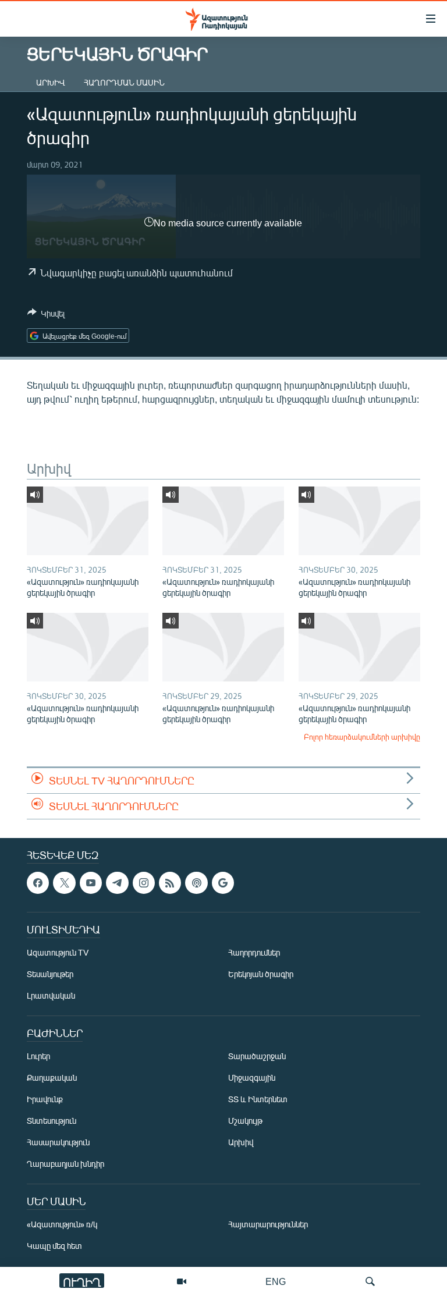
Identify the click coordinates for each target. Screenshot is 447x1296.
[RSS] (170, 883)
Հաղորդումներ (254, 952)
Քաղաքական (52, 1077)
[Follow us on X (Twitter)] (64, 883)
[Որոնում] (370, 1281)
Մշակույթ (245, 1120)
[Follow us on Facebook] (38, 883)
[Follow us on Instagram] (144, 883)
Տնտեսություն (51, 1120)
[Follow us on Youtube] (91, 883)
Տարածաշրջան (257, 1056)
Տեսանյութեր (50, 974)
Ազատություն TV (57, 952)
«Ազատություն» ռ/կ (62, 1224)
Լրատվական (51, 995)
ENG (275, 1281)
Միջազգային (251, 1077)
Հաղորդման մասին (124, 82)
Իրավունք (45, 1099)
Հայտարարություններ (268, 1224)
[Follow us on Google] (223, 883)
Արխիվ (50, 82)
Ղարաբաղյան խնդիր (65, 1164)
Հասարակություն (58, 1142)
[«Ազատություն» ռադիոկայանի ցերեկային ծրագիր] (87, 521)
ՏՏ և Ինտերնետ (258, 1099)
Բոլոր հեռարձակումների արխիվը (362, 736)
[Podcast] (196, 883)
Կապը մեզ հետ (54, 1246)
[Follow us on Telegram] (117, 883)
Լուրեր (38, 1056)
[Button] (46, 315)
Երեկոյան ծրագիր (260, 974)
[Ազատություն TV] (181, 1281)
